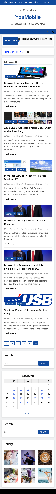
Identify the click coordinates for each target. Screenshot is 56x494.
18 (21, 398)
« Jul (27, 413)
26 (28, 402)
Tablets (20, 76)
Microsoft (10, 76)
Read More (9, 106)
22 (49, 398)
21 (42, 398)
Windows (22, 169)
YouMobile (28, 17)
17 (14, 398)
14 (42, 394)
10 (30, 343)
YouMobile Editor (13, 91)
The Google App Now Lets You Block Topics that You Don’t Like (25, 2)
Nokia (20, 214)
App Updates (11, 121)
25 (21, 402)
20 (35, 398)
